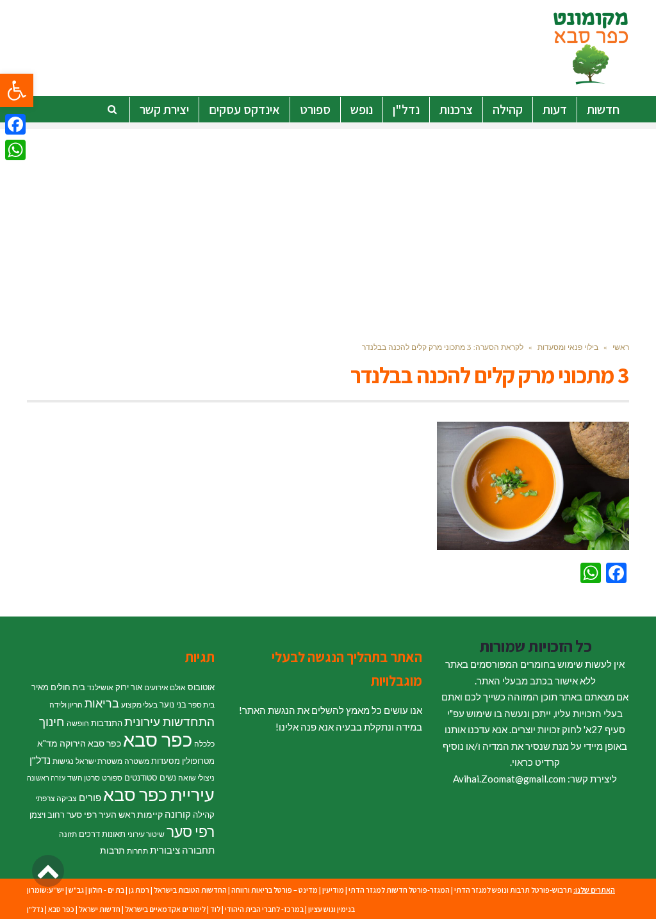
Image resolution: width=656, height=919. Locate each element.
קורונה (178, 814)
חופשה (78, 723)
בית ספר (201, 704)
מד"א (47, 743)
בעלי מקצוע (139, 704)
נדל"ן (40, 760)
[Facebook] (15, 124)
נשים (168, 777)
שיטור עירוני (146, 834)
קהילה (204, 814)
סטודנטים (141, 777)
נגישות (63, 761)
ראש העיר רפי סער (101, 814)
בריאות (102, 703)
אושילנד (100, 687)
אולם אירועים (165, 687)
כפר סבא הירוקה (90, 743)
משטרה (136, 761)
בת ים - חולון (106, 890)
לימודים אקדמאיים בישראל (165, 909)
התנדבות (106, 723)
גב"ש (76, 890)
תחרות (137, 851)
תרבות (112, 850)
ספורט (112, 777)
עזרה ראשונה (46, 778)
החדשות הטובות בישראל (190, 890)
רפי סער (191, 831)
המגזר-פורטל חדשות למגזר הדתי (399, 890)
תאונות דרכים (102, 834)
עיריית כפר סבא (159, 794)
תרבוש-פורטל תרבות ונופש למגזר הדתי (513, 890)
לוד (215, 909)
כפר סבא (157, 739)
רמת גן (139, 890)
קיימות (150, 814)
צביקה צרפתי (56, 798)
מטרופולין (198, 761)
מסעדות (165, 761)
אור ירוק (128, 687)
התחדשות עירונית (169, 722)
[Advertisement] (328, 218)
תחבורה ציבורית (182, 850)
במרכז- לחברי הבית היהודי (264, 909)
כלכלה (204, 744)
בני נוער (173, 704)
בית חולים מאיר (58, 687)
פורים (90, 797)
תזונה (68, 834)
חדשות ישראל (99, 909)
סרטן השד (83, 777)
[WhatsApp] (15, 150)
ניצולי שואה (196, 777)
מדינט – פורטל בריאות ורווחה (274, 890)
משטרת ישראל (99, 761)
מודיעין (333, 890)
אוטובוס (201, 687)
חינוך (52, 721)
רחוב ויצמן (47, 814)
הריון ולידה (66, 704)
